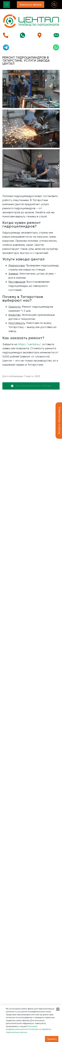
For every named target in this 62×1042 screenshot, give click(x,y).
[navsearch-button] (54, 5)
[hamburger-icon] (6, 4)
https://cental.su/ (29, 344)
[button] (58, 1009)
